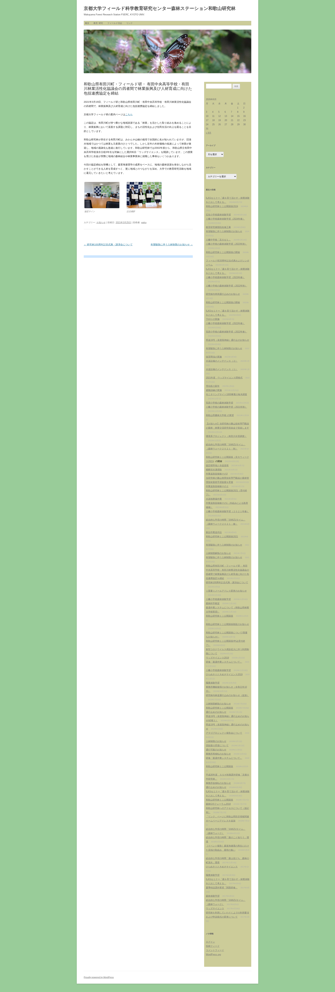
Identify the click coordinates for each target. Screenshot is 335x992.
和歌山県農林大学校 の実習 (220, 415)
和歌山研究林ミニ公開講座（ (220, 457)
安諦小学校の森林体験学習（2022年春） (226, 331)
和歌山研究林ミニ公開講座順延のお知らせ (227, 624)
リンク (129, 23)
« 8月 (208, 132)
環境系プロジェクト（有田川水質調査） (226, 436)
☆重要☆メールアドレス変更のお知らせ (226, 591)
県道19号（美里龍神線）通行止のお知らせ (227, 340)
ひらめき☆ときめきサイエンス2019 (224, 674)
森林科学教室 (212, 603)
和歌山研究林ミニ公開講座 (219, 616)
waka (143, 222)
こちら (129, 114)
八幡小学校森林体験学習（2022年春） (225, 323)
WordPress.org (213, 954)
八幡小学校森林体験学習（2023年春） (225, 277)
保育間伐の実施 (214, 356)
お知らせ (101, 222)
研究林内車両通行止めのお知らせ (223, 294)
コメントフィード (215, 950)
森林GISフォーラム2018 (218, 804)
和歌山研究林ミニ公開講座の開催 (223, 252)
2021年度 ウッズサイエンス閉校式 (224, 377)
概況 (87, 23)
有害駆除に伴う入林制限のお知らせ (172, 244)
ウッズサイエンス (215, 908)
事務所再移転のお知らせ (218, 754)
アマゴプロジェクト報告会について (224, 733)
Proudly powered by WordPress (99, 977)
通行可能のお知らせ (216, 749)
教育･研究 (98, 23)
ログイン (210, 942)
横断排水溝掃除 (214, 469)
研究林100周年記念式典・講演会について (108, 244)
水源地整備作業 (214, 499)
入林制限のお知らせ (216, 741)
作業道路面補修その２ (217, 486)
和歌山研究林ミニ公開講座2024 (222, 206)
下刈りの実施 (212, 319)
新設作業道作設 (214, 532)
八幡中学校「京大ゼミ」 (218, 239)
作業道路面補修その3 (217, 473)
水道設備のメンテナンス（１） (222, 369)
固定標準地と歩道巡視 (217, 465)
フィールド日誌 (114, 23)
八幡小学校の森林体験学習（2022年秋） (226, 285)
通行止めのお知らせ (216, 712)
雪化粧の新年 (212, 386)
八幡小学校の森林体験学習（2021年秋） (226, 407)
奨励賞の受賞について (217, 745)
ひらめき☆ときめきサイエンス (222, 866)
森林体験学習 (212, 896)
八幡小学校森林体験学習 (218, 599)
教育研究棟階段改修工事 (218, 227)
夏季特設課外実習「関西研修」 (222, 887)
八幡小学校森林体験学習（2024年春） (225, 219)
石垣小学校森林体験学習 (218, 214)
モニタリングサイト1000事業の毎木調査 (226, 394)
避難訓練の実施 (214, 390)
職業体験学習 (212, 682)
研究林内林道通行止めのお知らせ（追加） (227, 695)
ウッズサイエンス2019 (217, 657)
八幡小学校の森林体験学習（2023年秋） (226, 244)
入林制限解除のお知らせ (218, 553)
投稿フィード (212, 946)
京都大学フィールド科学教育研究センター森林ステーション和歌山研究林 (160, 8)
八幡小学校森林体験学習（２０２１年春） (227, 511)
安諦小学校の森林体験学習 (219, 402)
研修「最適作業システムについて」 (224, 662)
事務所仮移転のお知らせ (218, 783)
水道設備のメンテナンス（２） (222, 361)
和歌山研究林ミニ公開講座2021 (222, 536)
